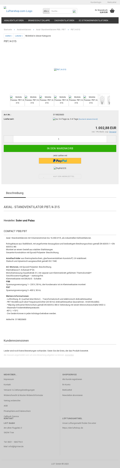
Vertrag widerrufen (12, 400)
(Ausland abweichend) (88, 119)
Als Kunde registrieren (72, 379)
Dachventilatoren (64, 20)
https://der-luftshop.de (72, 428)
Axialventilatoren (14, 20)
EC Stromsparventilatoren (93, 20)
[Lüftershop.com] (21, 11)
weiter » (8, 36)
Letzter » (19, 36)
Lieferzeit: (9, 119)
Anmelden (69, 355)
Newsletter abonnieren (72, 395)
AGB (6, 406)
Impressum (9, 379)
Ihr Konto (66, 384)
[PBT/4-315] (60, 69)
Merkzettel (111, 2)
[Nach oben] (111, 463)
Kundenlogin (95, 2)
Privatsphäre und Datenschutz (17, 411)
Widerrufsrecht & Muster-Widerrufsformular (23, 395)
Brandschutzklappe (39, 20)
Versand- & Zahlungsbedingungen (19, 390)
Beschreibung (14, 193)
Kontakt (7, 384)
